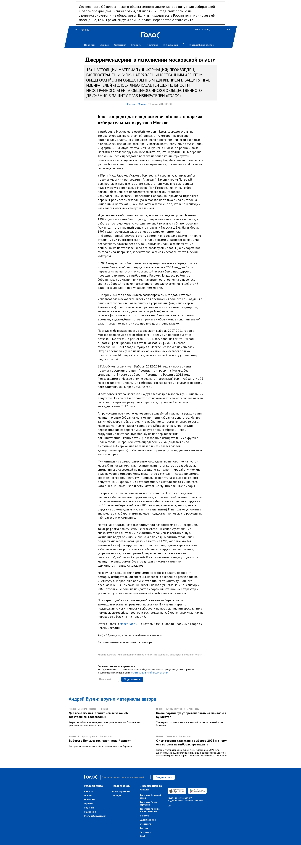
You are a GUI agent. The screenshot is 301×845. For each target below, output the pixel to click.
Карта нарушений (121, 791)
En (228, 29)
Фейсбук (144, 815)
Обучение (152, 45)
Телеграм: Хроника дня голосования (150, 810)
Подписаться (132, 679)
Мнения (104, 45)
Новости (89, 45)
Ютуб (142, 836)
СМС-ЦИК (117, 795)
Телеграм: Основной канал (150, 796)
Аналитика (120, 45)
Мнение (131, 104)
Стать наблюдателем (201, 45)
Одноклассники (148, 819)
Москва (142, 104)
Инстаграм (145, 832)
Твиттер (144, 828)
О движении (170, 45)
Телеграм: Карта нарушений (148, 803)
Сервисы (136, 45)
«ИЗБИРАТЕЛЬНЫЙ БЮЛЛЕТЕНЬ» (149, 672)
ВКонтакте (145, 823)
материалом (128, 624)
